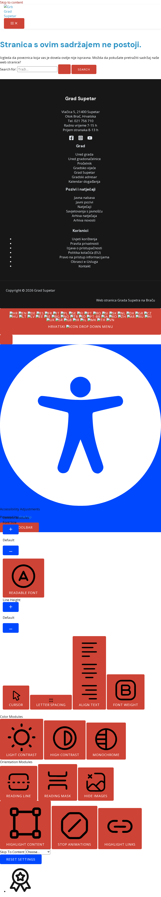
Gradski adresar (84, 177)
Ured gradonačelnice (84, 159)
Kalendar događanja (84, 181)
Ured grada (84, 154)
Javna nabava (84, 197)
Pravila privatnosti (84, 243)
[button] (6, 339)
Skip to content (11, 2)
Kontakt (85, 266)
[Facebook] (71, 139)
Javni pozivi (84, 202)
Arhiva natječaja (84, 215)
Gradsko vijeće (84, 168)
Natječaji (84, 206)
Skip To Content (12, 852)
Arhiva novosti (84, 220)
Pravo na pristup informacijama (84, 257)
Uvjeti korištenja (84, 239)
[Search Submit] (64, 69)
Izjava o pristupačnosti (84, 248)
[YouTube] (89, 139)
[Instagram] (80, 139)
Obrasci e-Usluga (84, 261)
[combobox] (80, 321)
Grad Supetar (84, 172)
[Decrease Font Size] (11, 550)
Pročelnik (84, 163)
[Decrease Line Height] (11, 628)
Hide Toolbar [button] (19, 527)
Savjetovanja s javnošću (84, 211)
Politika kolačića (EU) (84, 252)
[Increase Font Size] (11, 529)
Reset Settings (20, 859)
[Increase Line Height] (11, 607)
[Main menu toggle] (14, 23)
